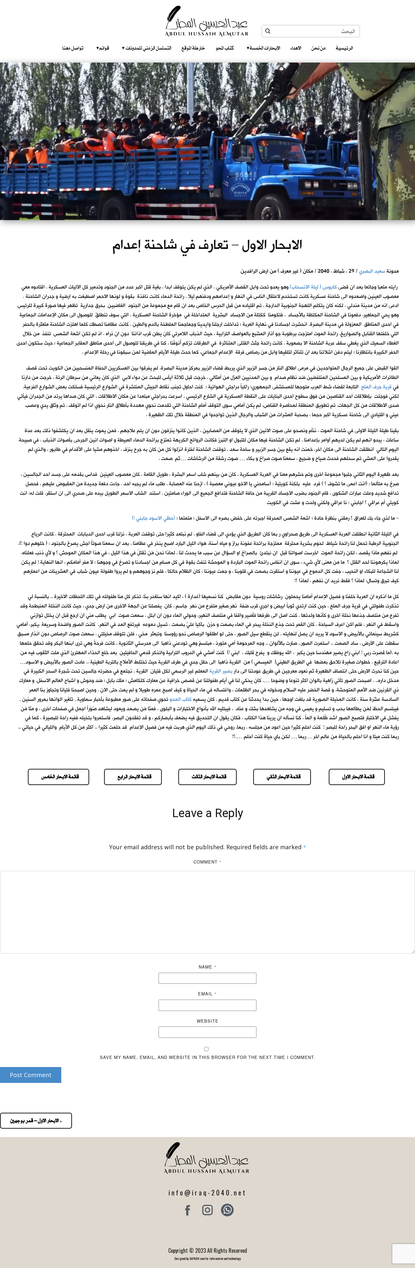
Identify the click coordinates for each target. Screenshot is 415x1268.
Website (208, 1021)
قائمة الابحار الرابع (132, 776)
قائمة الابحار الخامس (58, 776)
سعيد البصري (372, 271)
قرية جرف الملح (376, 387)
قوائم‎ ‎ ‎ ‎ (102, 48)
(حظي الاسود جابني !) (153, 518)
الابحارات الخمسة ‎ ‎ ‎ (263, 48)
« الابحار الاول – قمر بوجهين (36, 1120)
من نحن (319, 48)
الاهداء (295, 48)
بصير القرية (220, 671)
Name (208, 967)
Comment (208, 862)
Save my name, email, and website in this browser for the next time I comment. (207, 1057)
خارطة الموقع (193, 48)
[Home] (207, 21)
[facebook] (187, 1209)
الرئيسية (344, 48)
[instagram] (207, 1209)
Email (207, 994)
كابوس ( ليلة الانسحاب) (313, 287)
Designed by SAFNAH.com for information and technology (207, 1258)
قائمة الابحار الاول (356, 776)
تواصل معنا (73, 48)
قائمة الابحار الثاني (282, 776)
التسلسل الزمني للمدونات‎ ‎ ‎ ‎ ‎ (146, 48)
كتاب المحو (225, 48)
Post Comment (31, 1075)
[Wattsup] (227, 1209)
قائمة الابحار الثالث (207, 776)
